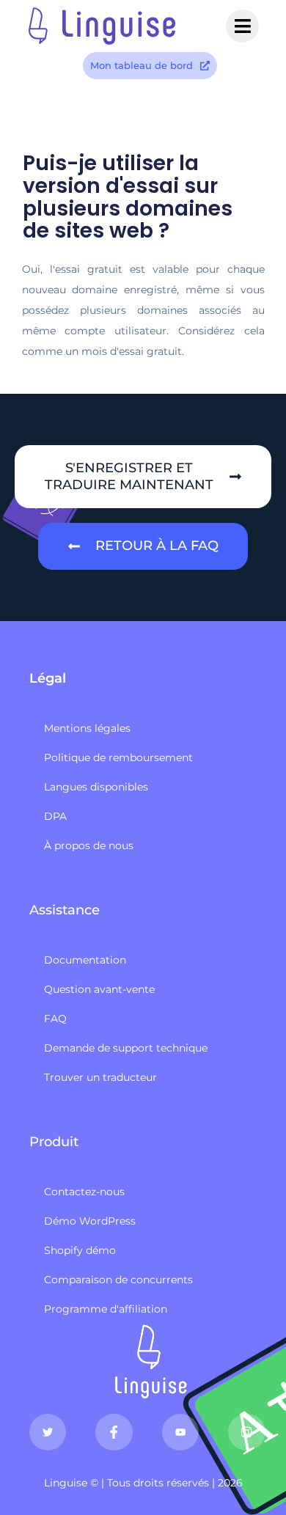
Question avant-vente (99, 989)
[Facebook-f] (113, 1432)
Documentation (85, 959)
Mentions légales (87, 728)
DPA (55, 816)
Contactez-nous (84, 1191)
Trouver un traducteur (100, 1077)
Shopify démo (80, 1250)
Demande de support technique (126, 1047)
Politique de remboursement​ (118, 757)
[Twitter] (47, 1432)
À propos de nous (88, 845)
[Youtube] (180, 1432)
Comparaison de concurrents (118, 1279)
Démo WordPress (90, 1221)
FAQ (55, 1018)
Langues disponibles (96, 786)
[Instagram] (246, 1432)
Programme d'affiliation (105, 1309)
